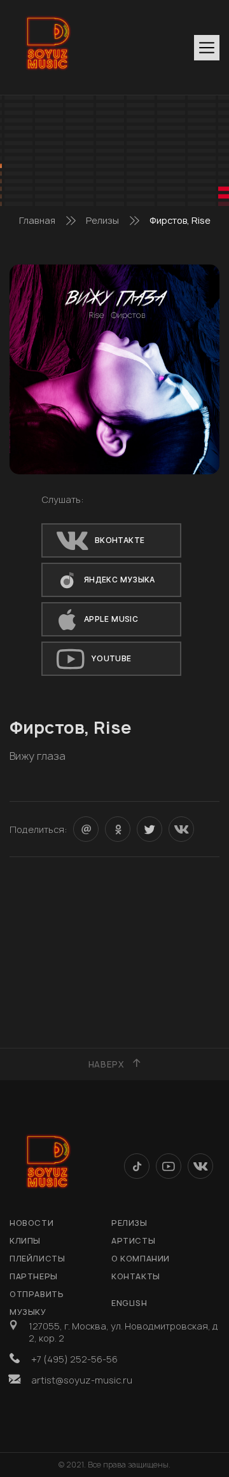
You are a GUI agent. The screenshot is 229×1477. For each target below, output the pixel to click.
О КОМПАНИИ (140, 1258)
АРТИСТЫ (133, 1240)
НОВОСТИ (31, 1223)
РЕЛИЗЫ (129, 1223)
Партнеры (34, 1276)
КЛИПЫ (25, 1240)
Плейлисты (37, 1258)
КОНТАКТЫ (135, 1276)
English (129, 1303)
